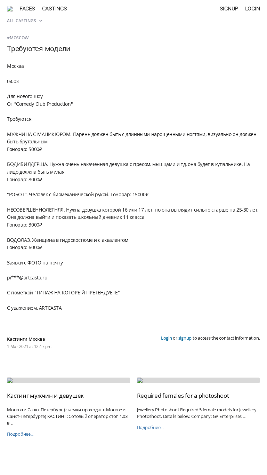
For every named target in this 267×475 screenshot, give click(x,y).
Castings (54, 8)
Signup (229, 8)
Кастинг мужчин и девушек (45, 395)
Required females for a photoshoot (183, 395)
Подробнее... (20, 434)
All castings (22, 21)
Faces (27, 8)
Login (252, 8)
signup (185, 338)
